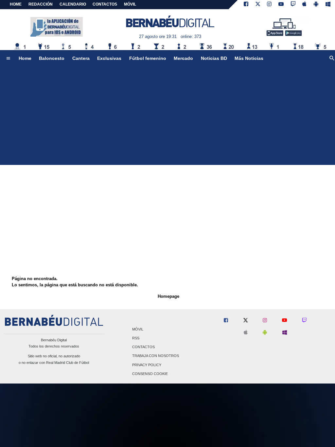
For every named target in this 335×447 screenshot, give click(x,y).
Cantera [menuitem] (81, 58)
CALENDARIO (73, 4)
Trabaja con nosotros (155, 356)
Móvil (137, 329)
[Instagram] (269, 4)
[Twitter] (257, 4)
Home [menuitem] (25, 58)
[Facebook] (246, 4)
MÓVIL (130, 4)
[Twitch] (293, 4)
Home (16, 4)
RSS (135, 338)
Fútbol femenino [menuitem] (147, 58)
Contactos (143, 347)
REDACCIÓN (40, 4)
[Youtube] (281, 4)
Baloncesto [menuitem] (51, 58)
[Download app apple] (305, 4)
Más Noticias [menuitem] (249, 58)
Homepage (168, 296)
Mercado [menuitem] (183, 58)
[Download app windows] (328, 4)
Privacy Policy (146, 365)
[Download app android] (316, 4)
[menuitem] (8, 58)
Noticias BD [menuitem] (214, 58)
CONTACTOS (105, 4)
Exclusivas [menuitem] (109, 58)
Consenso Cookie (150, 374)
